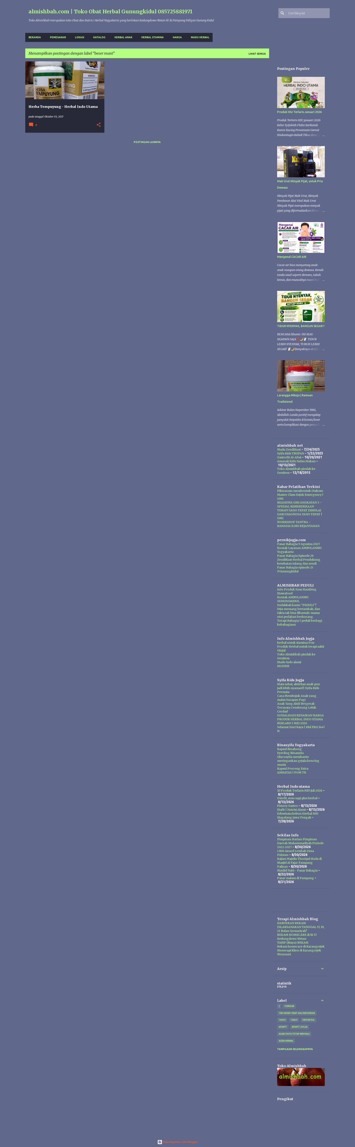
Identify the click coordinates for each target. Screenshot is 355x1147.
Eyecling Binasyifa (290, 753)
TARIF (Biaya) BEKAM (292, 942)
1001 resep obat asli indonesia (297, 1013)
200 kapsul (308, 1020)
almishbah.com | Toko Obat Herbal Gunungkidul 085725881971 (110, 11)
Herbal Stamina (152, 37)
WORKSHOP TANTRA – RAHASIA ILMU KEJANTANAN (298, 524)
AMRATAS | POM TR (291, 772)
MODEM (283, 666)
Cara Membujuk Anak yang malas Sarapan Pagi (296, 698)
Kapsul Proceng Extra (292, 768)
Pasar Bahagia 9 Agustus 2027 (298, 544)
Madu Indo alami (289, 662)
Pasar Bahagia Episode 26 (295, 556)
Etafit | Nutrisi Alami (291, 810)
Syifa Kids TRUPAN (290, 453)
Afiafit (283, 1027)
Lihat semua (257, 53)
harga (177, 37)
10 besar (289, 1006)
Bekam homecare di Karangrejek (301, 946)
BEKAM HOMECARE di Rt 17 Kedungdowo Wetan (297, 937)
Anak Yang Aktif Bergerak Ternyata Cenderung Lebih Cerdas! (296, 707)
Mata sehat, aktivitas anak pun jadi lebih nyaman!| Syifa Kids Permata (298, 688)
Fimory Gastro (287, 806)
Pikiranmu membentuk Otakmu (300, 491)
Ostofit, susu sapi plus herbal (297, 798)
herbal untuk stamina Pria (295, 642)
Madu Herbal (200, 37)
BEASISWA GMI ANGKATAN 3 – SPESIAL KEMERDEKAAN (299, 504)
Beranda (35, 37)
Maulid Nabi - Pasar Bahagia (297, 870)
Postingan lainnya (147, 142)
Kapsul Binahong (289, 749)
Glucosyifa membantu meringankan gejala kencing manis (298, 761)
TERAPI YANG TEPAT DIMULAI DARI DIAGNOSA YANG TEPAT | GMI (299, 514)
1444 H (282, 1020)
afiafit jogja (299, 1027)
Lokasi (79, 37)
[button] (98, 125)
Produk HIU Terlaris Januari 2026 (299, 112)
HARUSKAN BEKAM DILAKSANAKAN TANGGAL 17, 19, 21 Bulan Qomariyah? (300, 927)
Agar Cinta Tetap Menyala (294, 1034)
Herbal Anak (123, 37)
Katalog (99, 37)
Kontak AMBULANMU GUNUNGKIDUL (292, 599)
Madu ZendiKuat (289, 449)
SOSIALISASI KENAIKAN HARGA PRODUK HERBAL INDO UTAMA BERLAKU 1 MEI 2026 (300, 719)
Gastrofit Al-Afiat (289, 457)
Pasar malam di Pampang (295, 878)
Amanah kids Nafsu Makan (296, 461)
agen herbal (286, 1041)
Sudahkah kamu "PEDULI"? (296, 605)
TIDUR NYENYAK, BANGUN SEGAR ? (301, 326)
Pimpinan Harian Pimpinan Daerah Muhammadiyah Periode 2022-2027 (300, 843)
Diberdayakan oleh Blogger (180, 1142)
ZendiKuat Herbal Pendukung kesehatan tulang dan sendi (298, 561)
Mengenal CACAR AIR (291, 256)
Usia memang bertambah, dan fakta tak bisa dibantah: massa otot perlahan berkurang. (298, 613)
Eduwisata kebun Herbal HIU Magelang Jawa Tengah (297, 815)
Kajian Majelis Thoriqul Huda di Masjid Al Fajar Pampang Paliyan (299, 862)
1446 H (293, 1020)
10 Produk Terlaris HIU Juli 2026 (299, 790)
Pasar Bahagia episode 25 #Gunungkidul (295, 569)
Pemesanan (58, 37)
